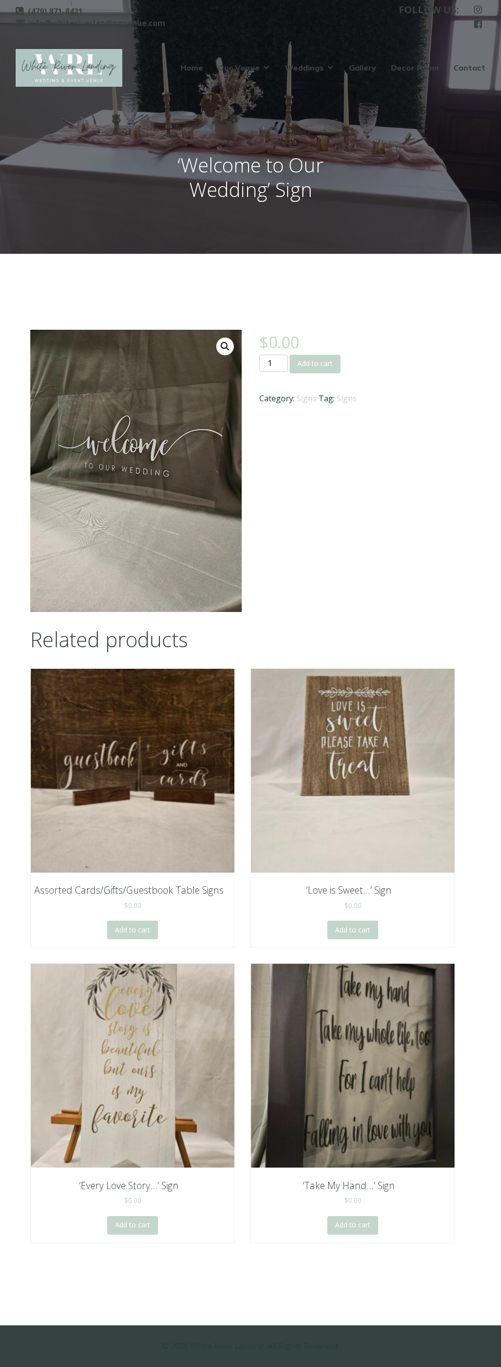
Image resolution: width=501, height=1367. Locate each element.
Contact (469, 68)
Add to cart (315, 363)
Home (192, 68)
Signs (306, 398)
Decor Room (415, 68)
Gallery (362, 68)
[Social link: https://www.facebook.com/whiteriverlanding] (478, 24)
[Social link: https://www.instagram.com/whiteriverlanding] (478, 9)
